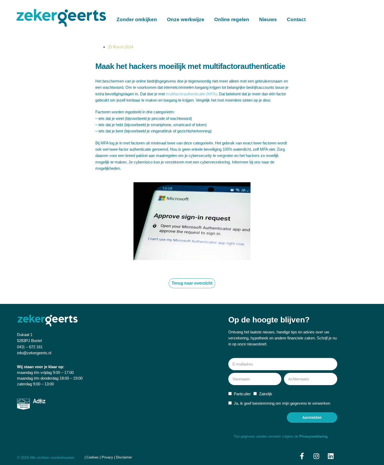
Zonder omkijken (137, 19)
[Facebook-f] (302, 455)
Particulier (242, 394)
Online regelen (231, 19)
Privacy (107, 457)
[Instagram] (316, 455)
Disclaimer (124, 457)
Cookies (93, 457)
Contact (296, 19)
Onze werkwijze (185, 19)
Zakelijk (265, 394)
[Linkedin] (330, 455)
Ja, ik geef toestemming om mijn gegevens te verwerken (282, 403)
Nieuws (268, 19)
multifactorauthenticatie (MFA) (191, 94)
